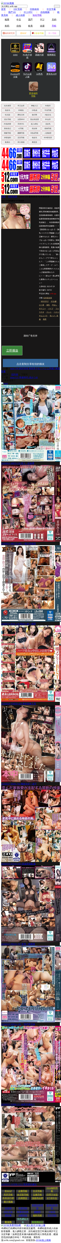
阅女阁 (34, 128)
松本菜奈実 (47, 298)
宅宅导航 (52, 1215)
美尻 (44, 319)
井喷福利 (7, 138)
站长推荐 (7, 106)
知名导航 (37, 15)
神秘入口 (34, 106)
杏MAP (23, 33)
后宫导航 (21, 138)
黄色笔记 (7, 128)
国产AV (12, 12)
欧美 (30, 26)
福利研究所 (10, 33)
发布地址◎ (37, 1222)
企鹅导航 (22, 1191)
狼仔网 (34, 115)
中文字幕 (51, 9)
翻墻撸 (8, 1222)
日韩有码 (34, 9)
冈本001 (21, 124)
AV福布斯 (7, 124)
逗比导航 (7, 119)
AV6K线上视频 (43, 1240)
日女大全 (8, 1212)
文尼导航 (37, 1191)
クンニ (48, 312)
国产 (30, 19)
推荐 (7, 19)
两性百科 (21, 115)
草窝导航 (22, 1208)
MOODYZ (45, 301)
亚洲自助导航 (52, 1207)
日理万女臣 (52, 1194)
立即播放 (12, 350)
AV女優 (53, 301)
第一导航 (52, 33)
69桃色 (21, 110)
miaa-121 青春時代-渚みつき (24, 377)
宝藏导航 (37, 1194)
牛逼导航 (48, 110)
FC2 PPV (28, 12)
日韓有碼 (12, 196)
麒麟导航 (21, 133)
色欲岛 (7, 110)
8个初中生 (52, 1198)
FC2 (42, 19)
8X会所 (48, 119)
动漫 (42, 26)
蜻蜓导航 (7, 133)
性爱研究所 (23, 1212)
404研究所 (48, 138)
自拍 (18, 26)
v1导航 (21, 128)
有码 (7, 26)
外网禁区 (22, 1198)
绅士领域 (21, 142)
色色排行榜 (8, 1198)
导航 (54, 26)
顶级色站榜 (37, 1198)
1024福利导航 (52, 1189)
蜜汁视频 (8, 1202)
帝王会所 (21, 106)
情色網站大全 (23, 1220)
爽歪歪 (34, 142)
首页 (3, 9)
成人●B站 (34, 124)
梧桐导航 (48, 128)
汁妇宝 (52, 1212)
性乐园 (7, 115)
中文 (18, 19)
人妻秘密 (48, 133)
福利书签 (37, 1215)
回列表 (14, 374)
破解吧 (37, 1212)
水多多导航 (39, 33)
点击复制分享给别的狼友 (30, 364)
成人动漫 (20, 15)
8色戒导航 (34, 133)
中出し (54, 305)
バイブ (50, 309)
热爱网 (8, 1208)
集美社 (7, 142)
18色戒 (34, 110)
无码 (54, 19)
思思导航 (8, 1194)
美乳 (48, 305)
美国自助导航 (37, 1207)
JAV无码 (17, 9)
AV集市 (48, 106)
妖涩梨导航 (23, 1194)
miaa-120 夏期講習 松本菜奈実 (35, 196)
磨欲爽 (8, 1215)
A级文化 (48, 115)
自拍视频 (45, 12)
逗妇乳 (48, 124)
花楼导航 (22, 1215)
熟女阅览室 (34, 119)
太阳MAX (21, 119)
